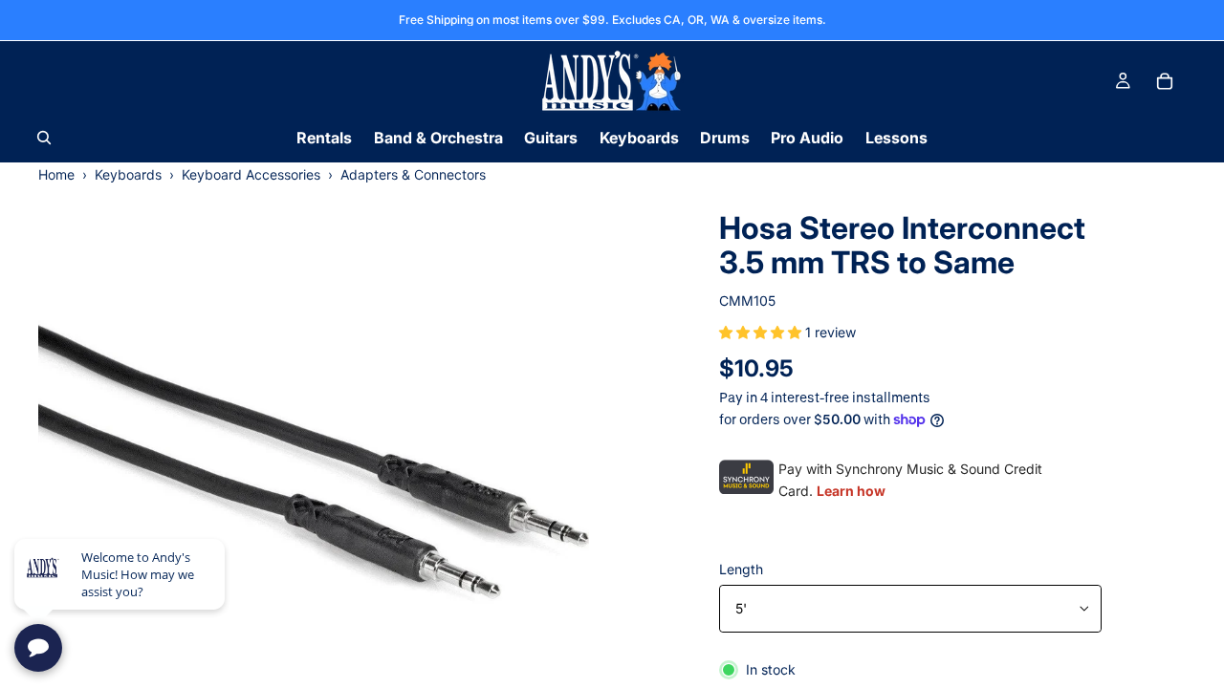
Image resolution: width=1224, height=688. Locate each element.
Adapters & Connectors (413, 174)
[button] (762, 332)
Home (56, 174)
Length (741, 569)
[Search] (44, 138)
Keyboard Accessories (251, 174)
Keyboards (128, 174)
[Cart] (1165, 81)
